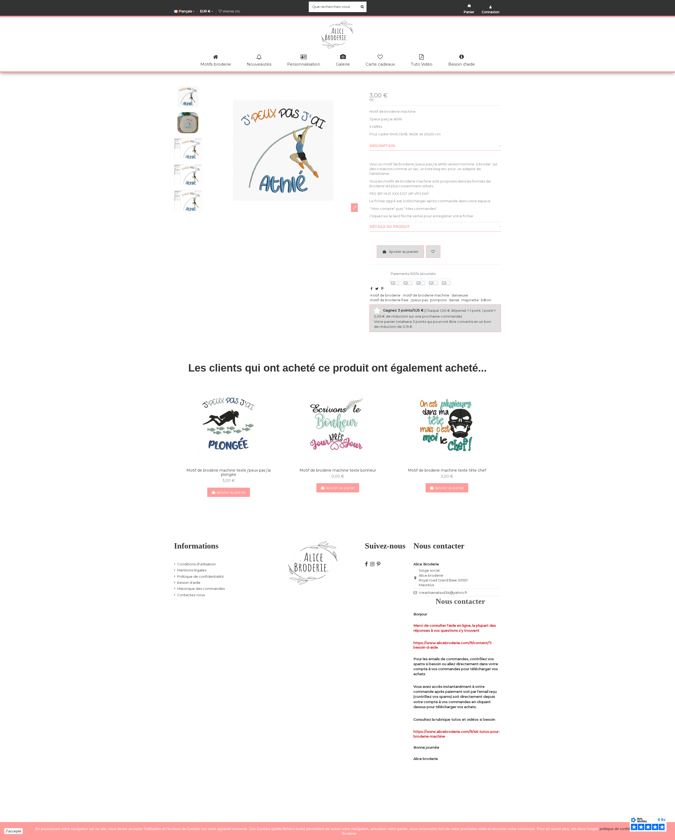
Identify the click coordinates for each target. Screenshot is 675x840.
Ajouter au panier (403, 251)
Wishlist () (231, 11)
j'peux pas (419, 300)
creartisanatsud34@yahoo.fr (443, 592)
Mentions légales (191, 570)
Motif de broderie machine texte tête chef (447, 470)
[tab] (435, 146)
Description (382, 146)
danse (454, 300)
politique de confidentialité (622, 829)
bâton (486, 300)
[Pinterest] (382, 288)
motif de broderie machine (426, 295)
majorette (470, 300)
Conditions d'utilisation (196, 564)
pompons (438, 300)
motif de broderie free (389, 300)
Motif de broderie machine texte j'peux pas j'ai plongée (228, 472)
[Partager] (371, 288)
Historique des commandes (201, 588)
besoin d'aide (188, 582)
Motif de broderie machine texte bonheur (338, 470)
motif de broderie (385, 295)
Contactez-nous (191, 595)
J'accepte (13, 831)
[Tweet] (376, 288)
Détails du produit (389, 226)
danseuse (459, 295)
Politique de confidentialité (200, 576)
